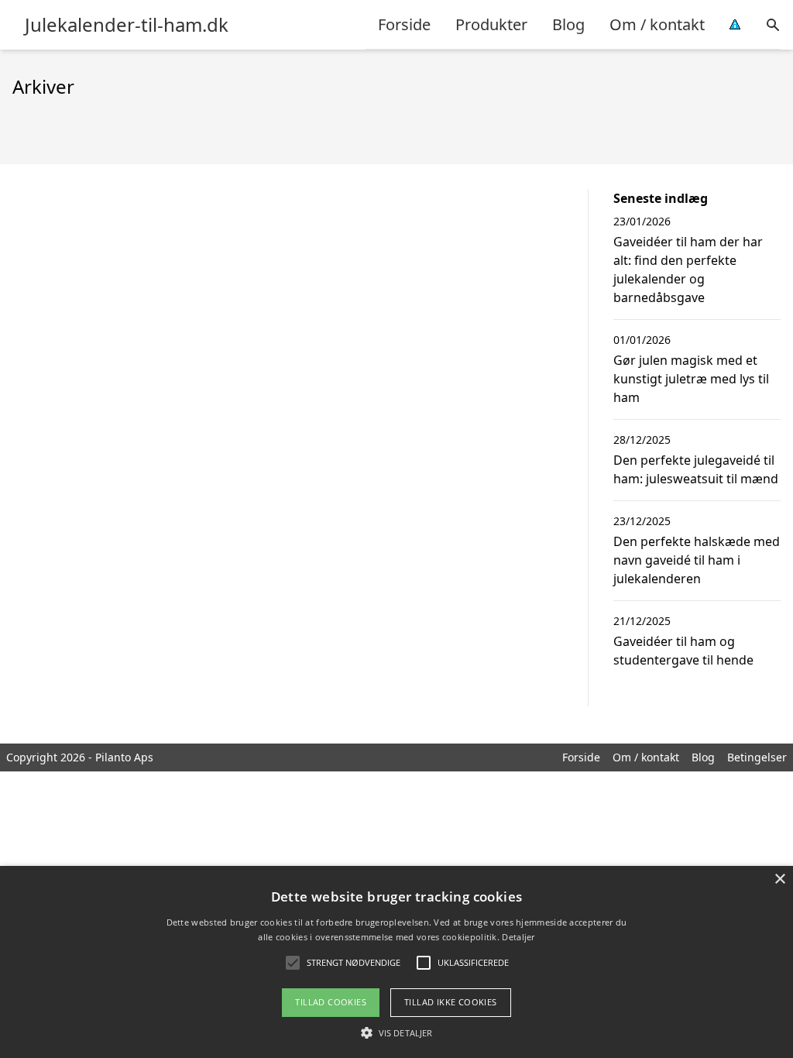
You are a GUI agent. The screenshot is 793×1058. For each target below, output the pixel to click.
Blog (568, 24)
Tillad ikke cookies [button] (450, 1002)
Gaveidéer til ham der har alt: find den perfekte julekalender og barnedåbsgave (688, 269)
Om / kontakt (657, 24)
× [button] (779, 879)
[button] (396, 1032)
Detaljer (518, 937)
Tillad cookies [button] (330, 1002)
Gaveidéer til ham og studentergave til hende (683, 650)
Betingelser (757, 757)
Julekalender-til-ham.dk (126, 24)
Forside (404, 24)
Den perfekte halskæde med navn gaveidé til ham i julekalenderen (696, 560)
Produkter (491, 24)
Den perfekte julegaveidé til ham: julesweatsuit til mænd (695, 469)
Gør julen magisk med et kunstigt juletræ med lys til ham (691, 379)
